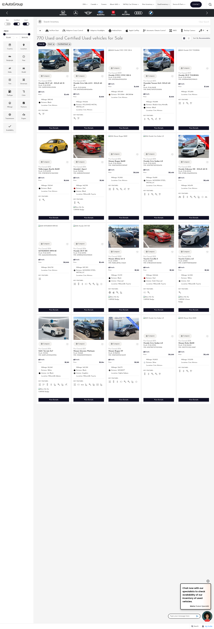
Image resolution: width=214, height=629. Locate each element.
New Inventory (147, 4)
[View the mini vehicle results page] (75, 13)
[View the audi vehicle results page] (126, 12)
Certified (17, 20)
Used (26, 20)
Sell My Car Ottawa (130, 4)
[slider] (4, 34)
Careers (104, 4)
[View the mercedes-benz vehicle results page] (63, 13)
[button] (210, 4)
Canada (93, 4)
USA (84, 4)
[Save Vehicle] (67, 76)
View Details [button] (53, 128)
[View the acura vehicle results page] (113, 13)
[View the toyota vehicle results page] (100, 13)
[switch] (7, 22)
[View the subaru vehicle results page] (88, 13)
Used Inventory (162, 4)
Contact (196, 4)
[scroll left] (40, 30)
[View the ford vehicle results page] (151, 13)
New (7, 20)
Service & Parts (178, 4)
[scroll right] (207, 30)
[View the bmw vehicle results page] (138, 13)
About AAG (114, 4)
